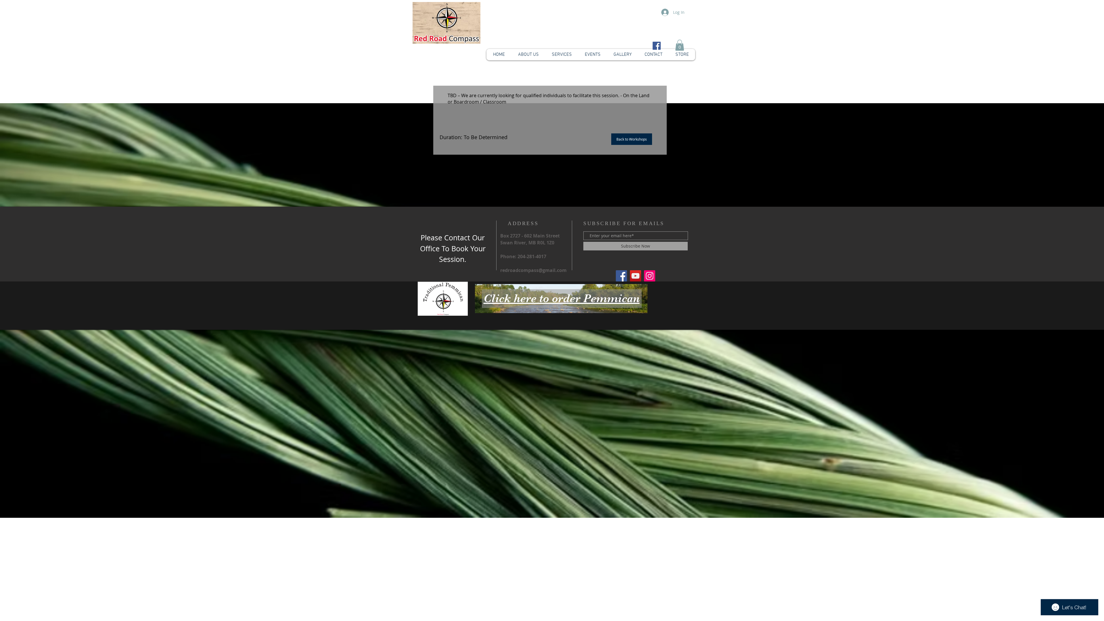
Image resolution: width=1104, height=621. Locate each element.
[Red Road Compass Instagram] (649, 275)
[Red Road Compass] (621, 275)
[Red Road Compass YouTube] (635, 275)
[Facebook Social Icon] (657, 46)
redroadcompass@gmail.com (533, 270)
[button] (679, 45)
